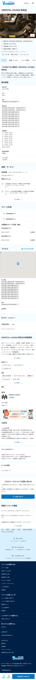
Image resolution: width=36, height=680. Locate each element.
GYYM (2, 627)
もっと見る (17, 199)
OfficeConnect (4, 619)
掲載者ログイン (5, 604)
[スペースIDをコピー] (7, 405)
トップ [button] (4, 60)
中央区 (18, 529)
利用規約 (3, 590)
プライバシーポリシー (6, 649)
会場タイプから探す (6, 571)
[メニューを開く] (33, 3)
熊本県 (7, 529)
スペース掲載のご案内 (6, 598)
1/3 (32, 35)
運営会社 (3, 643)
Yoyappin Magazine (6, 635)
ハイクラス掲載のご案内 (7, 601)
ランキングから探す (6, 580)
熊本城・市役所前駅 (27, 529)
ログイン (26, 3)
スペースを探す (5, 567)
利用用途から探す (5, 574)
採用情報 (3, 646)
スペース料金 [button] (25, 60)
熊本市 (13, 529)
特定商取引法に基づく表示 (7, 652)
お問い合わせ (19, 497)
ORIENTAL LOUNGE (14, 395)
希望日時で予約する (23, 676)
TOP (2, 529)
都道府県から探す (5, 577)
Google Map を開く (29, 248)
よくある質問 (4, 586)
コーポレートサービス (6, 583)
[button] (18, 26)
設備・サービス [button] (13, 60)
